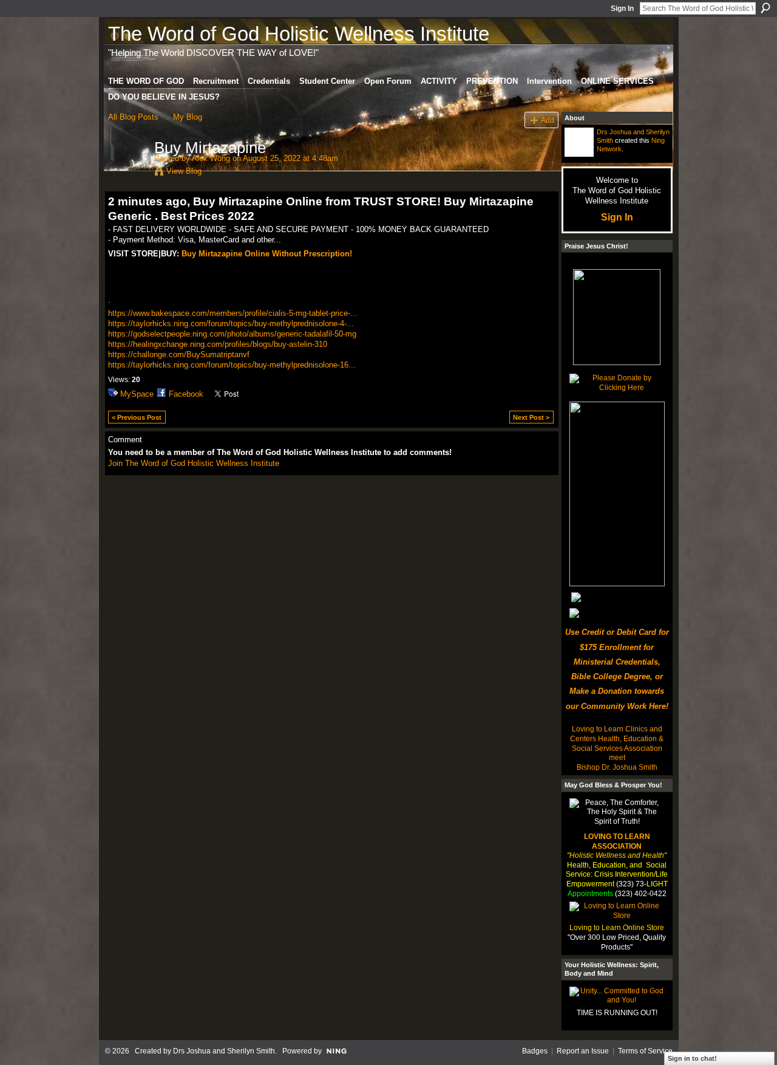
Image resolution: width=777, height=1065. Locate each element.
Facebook (186, 394)
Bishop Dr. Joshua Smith (617, 767)
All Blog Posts (133, 117)
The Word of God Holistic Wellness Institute (298, 33)
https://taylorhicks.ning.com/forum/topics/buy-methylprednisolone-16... (232, 364)
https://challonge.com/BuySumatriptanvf (178, 354)
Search (765, 7)
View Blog (184, 171)
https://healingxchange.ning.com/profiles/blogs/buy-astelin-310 (217, 344)
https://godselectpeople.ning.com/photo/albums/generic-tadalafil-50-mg (232, 333)
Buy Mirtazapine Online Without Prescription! (267, 253)
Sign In (622, 8)
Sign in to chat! (692, 1058)
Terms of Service (645, 1051)
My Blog (187, 117)
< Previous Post (136, 417)
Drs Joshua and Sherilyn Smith (224, 1051)
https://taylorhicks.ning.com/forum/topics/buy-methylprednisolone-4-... (231, 323)
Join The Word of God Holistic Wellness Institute (193, 463)
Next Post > (531, 417)
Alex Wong (211, 158)
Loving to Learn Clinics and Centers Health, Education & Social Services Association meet (616, 743)
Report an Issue (583, 1051)
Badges (535, 1051)
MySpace (137, 394)
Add (547, 120)
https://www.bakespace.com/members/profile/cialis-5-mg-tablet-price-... (233, 313)
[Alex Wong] (127, 173)
